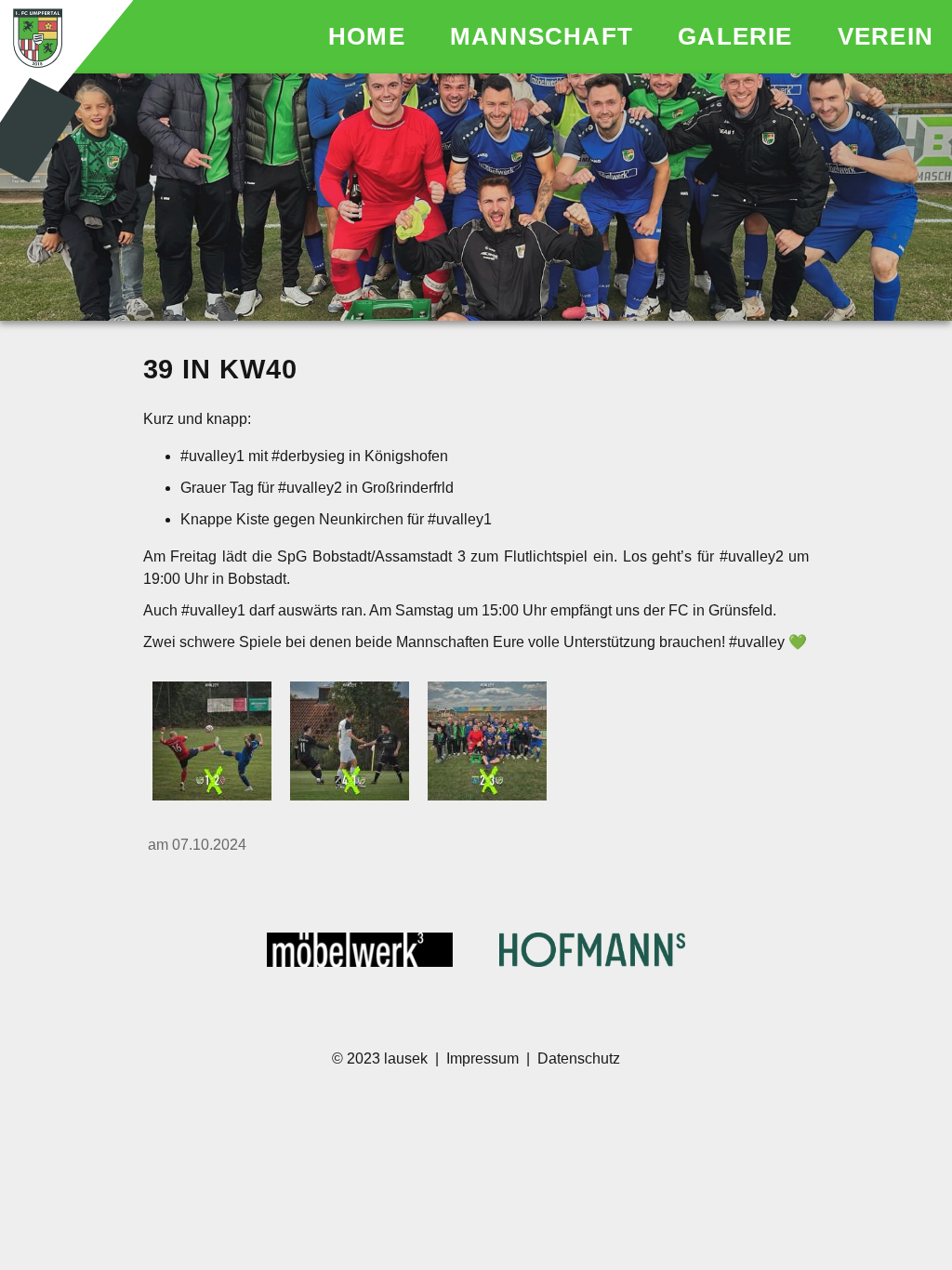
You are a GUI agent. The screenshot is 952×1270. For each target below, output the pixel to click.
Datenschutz (578, 1058)
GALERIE (739, 36)
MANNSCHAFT (545, 36)
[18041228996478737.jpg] (487, 743)
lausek (407, 1058)
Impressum (482, 1058)
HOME (370, 36)
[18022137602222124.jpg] (349, 743)
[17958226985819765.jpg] (212, 743)
